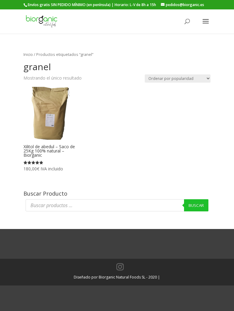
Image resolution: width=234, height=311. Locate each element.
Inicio (28, 54)
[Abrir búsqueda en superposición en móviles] (117, 205)
